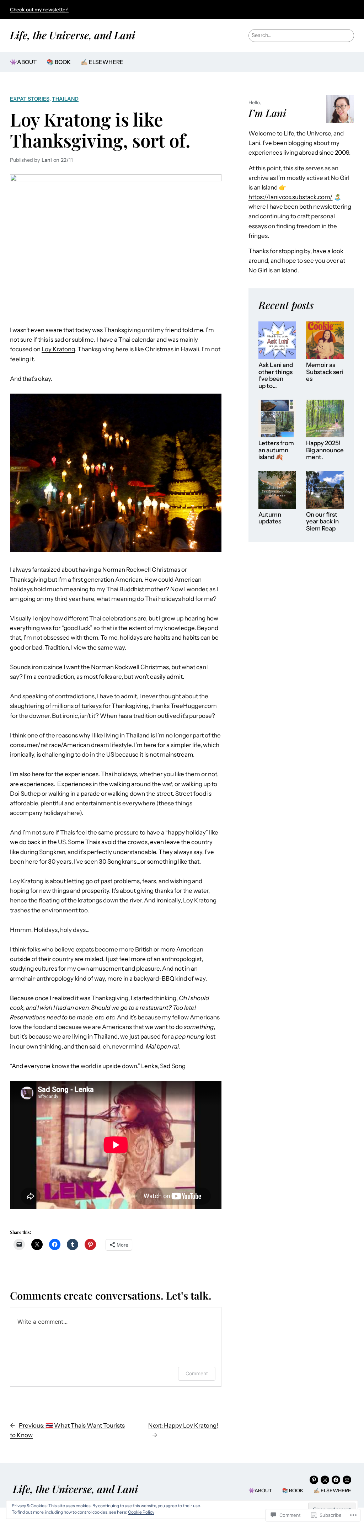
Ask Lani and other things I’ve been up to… (275, 375)
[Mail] (347, 1480)
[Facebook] (336, 1480)
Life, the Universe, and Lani (72, 35)
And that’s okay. (31, 378)
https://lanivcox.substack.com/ (290, 197)
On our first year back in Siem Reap (322, 521)
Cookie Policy (141, 1512)
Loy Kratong (58, 349)
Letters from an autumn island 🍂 (276, 450)
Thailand (65, 99)
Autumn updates (269, 518)
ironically (22, 754)
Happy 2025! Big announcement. (325, 450)
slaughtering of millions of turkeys (56, 705)
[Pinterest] (314, 1480)
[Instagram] (325, 1480)
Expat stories (29, 99)
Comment (197, 1373)
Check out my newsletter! (39, 9)
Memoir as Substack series (324, 372)
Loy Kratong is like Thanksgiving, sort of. (100, 129)
